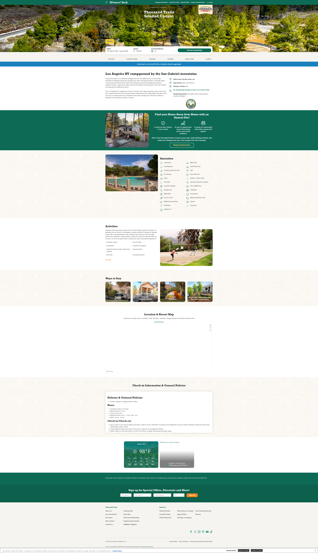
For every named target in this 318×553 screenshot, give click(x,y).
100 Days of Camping (184, 517)
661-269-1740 (159, 20)
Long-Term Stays (174, 2)
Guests (135, 49)
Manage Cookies (231, 550)
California (154, 7)
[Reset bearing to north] (210, 330)
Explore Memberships (198, 2)
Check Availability (194, 50)
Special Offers (185, 2)
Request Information (181, 145)
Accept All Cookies (256, 550)
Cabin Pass (127, 514)
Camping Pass (128, 511)
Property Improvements (131, 521)
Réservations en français (185, 511)
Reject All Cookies (243, 550)
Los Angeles (163, 7)
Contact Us (109, 524)
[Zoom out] (210, 328)
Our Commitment (111, 514)
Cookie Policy (117, 551)
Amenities (152, 59)
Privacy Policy (173, 541)
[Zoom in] (210, 325)
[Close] (315, 550)
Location (208, 59)
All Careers (108, 517)
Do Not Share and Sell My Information (201, 541)
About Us (108, 511)
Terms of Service (184, 541)
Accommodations (157, 49)
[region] (159, 348)
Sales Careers (109, 521)
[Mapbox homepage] (109, 371)
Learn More (177, 64)
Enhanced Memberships (131, 517)
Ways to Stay (189, 59)
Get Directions (159, 322)
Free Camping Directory (203, 511)
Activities (170, 59)
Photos (110, 41)
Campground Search (161, 2)
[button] (165, 51)
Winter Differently (165, 517)
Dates (109, 49)
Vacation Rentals (164, 511)
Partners (198, 514)
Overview (111, 59)
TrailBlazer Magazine (130, 524)
